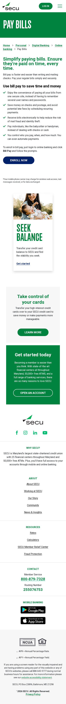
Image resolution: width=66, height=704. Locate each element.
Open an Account (33, 392)
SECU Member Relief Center (33, 546)
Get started (23, 263)
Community (33, 505)
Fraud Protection (33, 554)
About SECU (33, 484)
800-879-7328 (33, 579)
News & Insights (33, 512)
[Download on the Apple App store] (33, 620)
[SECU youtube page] (45, 433)
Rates (33, 532)
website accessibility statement (36, 677)
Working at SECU (33, 491)
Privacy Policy (33, 694)
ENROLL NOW (18, 160)
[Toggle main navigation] (60, 6)
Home (6, 45)
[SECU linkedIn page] (35, 433)
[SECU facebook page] (17, 432)
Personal (21, 45)
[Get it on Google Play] (33, 610)
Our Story (33, 498)
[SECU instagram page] (25, 432)
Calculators (33, 539)
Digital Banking (40, 45)
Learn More (33, 332)
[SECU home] (11, 6)
